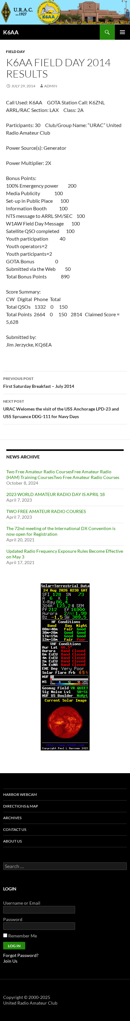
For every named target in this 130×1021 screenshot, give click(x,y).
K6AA (11, 32)
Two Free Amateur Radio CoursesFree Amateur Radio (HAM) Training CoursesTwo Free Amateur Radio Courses (62, 474)
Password (12, 919)
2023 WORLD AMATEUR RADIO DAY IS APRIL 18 (55, 494)
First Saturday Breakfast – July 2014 (38, 382)
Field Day (15, 51)
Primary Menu (122, 32)
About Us (12, 841)
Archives (12, 817)
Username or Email (21, 903)
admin (50, 86)
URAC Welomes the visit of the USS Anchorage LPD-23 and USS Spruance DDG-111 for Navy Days (61, 409)
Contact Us (14, 829)
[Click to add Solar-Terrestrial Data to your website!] (65, 666)
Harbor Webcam (20, 794)
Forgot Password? (20, 955)
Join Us (10, 961)
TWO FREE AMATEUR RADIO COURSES (46, 511)
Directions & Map (20, 806)
